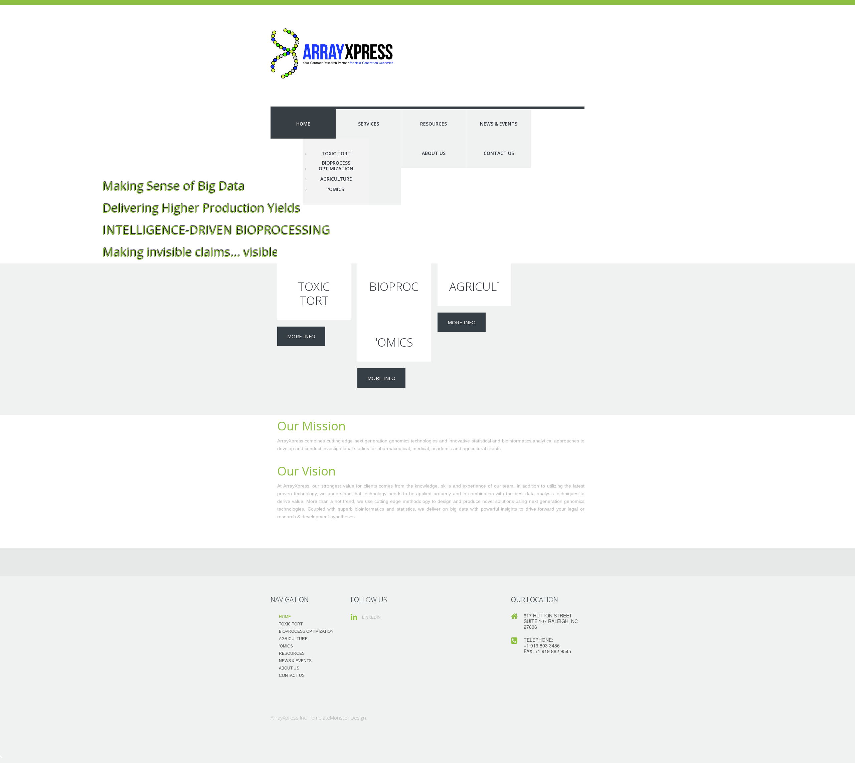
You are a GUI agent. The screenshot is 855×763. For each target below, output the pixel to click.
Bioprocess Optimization (336, 166)
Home (303, 124)
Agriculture (336, 179)
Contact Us (499, 153)
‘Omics (336, 189)
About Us (434, 153)
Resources (433, 124)
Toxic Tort (336, 154)
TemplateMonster (329, 717)
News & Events (498, 124)
